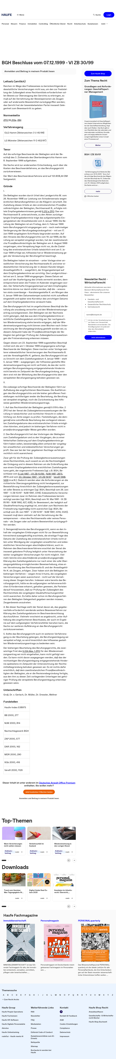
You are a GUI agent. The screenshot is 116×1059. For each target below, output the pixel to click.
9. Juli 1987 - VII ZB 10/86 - (32, 473)
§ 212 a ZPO (48, 211)
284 (19, 120)
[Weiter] (74, 860)
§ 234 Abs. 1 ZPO (31, 651)
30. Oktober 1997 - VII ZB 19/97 (35, 477)
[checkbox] (86, 320)
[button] (108, 15)
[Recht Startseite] (7, 15)
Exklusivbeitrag (9, 852)
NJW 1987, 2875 (54, 473)
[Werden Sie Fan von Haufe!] (61, 1011)
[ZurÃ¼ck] (69, 860)
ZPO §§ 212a (9, 120)
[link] (5, 23)
